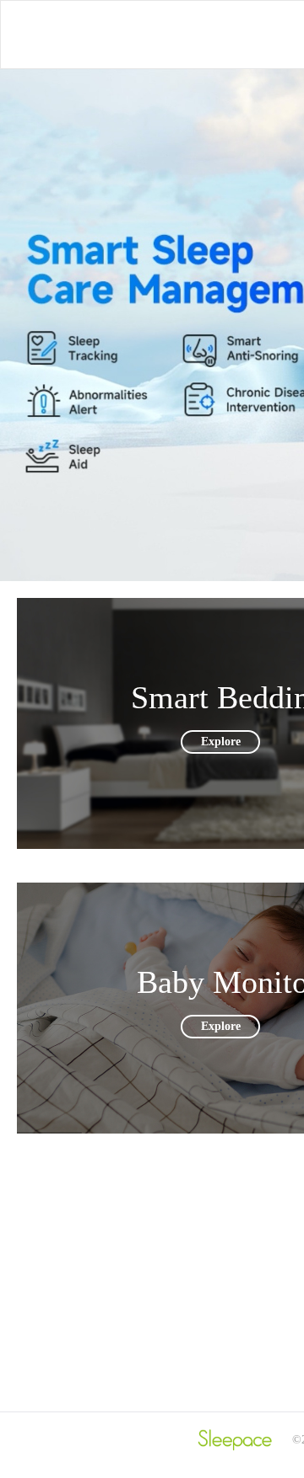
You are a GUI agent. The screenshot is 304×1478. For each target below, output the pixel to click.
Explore (221, 742)
